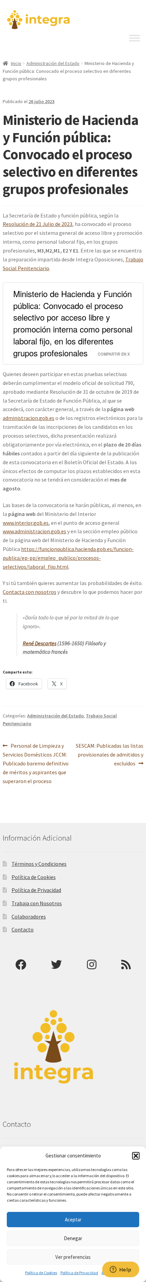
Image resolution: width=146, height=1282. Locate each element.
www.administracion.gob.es (34, 531)
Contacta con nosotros (29, 591)
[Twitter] (56, 964)
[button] (135, 1155)
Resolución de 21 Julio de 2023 (37, 224)
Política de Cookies (41, 1272)
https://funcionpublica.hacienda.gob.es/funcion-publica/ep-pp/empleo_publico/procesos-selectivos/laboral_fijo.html (68, 558)
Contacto (23, 929)
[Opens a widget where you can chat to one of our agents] (120, 1270)
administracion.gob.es (28, 418)
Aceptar (73, 1219)
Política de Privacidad (79, 1272)
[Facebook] (21, 964)
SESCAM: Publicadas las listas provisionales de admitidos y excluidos (109, 754)
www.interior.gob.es (26, 522)
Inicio (16, 63)
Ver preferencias (73, 1257)
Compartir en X (114, 354)
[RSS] (126, 964)
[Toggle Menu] (134, 38)
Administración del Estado (52, 63)
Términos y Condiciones (39, 863)
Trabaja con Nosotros (37, 903)
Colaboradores (29, 916)
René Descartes (39, 643)
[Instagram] (91, 964)
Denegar (73, 1238)
